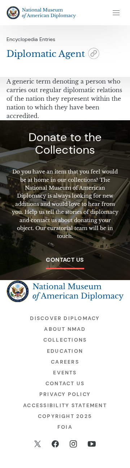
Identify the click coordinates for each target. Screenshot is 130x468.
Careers (65, 362)
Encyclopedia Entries (30, 39)
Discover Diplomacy (65, 318)
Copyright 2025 (65, 416)
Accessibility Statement (65, 405)
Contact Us (65, 260)
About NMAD (65, 329)
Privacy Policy (65, 394)
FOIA (65, 427)
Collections (65, 340)
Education (65, 351)
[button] (93, 54)
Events (65, 372)
